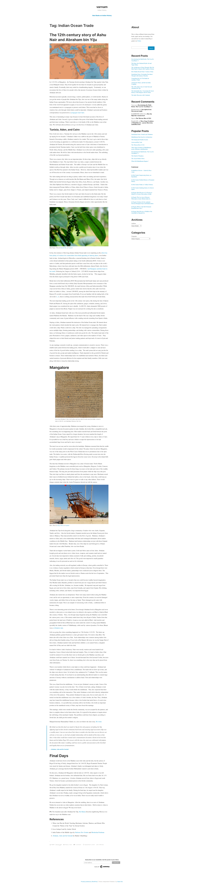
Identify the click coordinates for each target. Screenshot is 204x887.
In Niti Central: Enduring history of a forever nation (142, 188)
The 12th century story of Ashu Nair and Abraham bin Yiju (141, 87)
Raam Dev (120, 881)
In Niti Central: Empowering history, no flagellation (141, 175)
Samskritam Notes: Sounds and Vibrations (142, 134)
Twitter (139, 41)
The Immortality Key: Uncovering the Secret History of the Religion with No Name (142, 91)
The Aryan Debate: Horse (137, 158)
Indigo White (60, 525)
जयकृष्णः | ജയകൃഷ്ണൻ (56, 844)
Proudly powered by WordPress (89, 881)
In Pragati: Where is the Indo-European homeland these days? (141, 207)
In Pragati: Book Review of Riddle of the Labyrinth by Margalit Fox (141, 212)
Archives (133, 223)
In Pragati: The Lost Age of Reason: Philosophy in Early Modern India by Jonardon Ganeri (140, 197)
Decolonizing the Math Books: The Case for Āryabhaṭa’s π (142, 59)
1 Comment (78, 844)
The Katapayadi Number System (139, 139)
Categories (134, 236)
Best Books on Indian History (102, 15)
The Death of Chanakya (137, 156)
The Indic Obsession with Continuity (140, 95)
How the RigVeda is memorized (141, 114)
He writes (99, 722)
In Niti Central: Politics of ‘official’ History (142, 184)
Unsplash (70, 248)
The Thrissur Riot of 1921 (143, 118)
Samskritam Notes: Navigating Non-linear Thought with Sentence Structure (142, 75)
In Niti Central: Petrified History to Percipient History (142, 180)
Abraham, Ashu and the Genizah (60, 749)
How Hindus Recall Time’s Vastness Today (142, 71)
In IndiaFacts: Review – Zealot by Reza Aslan (141, 171)
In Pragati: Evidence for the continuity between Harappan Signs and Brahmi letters (142, 202)
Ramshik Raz (64, 248)
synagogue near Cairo (77, 113)
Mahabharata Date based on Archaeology (141, 137)
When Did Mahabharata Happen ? (140, 161)
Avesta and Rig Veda (136, 142)
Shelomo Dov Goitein (82, 832)
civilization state (58, 628)
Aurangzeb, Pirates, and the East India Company (141, 83)
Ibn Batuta (82, 812)
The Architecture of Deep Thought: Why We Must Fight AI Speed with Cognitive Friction (142, 68)
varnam (102, 7)
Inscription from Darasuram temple (141, 110)
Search (151, 48)
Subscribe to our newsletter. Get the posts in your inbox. (102, 859)
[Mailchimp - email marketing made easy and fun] (102, 868)
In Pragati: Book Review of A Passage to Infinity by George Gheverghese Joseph (141, 193)
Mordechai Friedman (98, 832)
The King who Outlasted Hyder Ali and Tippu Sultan (141, 64)
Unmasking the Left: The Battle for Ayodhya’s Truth (140, 79)
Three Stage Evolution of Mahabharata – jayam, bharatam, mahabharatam (142, 122)
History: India (68, 844)
